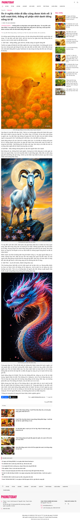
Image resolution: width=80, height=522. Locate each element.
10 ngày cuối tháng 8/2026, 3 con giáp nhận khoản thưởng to (18, 461)
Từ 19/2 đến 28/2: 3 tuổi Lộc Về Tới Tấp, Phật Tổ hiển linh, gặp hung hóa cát (33, 429)
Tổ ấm (12, 6)
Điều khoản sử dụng (35, 519)
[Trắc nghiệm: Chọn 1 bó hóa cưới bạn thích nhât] (60, 91)
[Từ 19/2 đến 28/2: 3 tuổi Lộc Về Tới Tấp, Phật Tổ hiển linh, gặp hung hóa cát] (7, 432)
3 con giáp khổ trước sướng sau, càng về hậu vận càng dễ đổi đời (19, 466)
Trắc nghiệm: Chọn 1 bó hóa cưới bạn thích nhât (72, 89)
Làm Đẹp (25, 6)
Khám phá (62, 6)
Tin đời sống (6, 490)
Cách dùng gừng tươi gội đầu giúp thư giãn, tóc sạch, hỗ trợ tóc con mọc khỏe (34, 438)
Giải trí (39, 6)
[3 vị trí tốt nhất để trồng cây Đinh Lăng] (60, 50)
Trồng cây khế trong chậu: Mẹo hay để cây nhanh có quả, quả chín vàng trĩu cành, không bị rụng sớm (72, 83)
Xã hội (6, 6)
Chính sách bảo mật (44, 519)
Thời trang (46, 6)
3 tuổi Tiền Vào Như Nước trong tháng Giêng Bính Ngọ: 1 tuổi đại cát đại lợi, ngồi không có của (34, 420)
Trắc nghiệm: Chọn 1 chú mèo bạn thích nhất (13, 468)
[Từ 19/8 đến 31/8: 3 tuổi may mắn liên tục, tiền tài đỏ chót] (60, 26)
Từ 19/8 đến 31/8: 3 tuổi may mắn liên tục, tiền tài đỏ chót (17, 463)
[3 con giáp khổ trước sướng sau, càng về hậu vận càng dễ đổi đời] (60, 42)
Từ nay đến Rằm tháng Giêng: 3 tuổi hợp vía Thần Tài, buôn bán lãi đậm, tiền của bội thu (23, 32)
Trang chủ (3, 10)
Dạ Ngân (50, 401)
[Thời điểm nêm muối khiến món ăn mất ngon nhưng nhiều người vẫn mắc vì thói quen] (60, 34)
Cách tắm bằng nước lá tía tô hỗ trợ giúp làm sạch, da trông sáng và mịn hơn (34, 448)
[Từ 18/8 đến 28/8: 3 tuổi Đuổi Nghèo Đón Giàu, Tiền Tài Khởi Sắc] (60, 74)
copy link (50, 397)
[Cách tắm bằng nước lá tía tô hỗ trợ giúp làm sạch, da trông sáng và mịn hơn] (7, 451)
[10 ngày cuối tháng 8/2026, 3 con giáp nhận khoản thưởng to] (60, 18)
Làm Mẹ (18, 6)
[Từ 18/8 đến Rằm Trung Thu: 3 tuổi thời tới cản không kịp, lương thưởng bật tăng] (60, 67)
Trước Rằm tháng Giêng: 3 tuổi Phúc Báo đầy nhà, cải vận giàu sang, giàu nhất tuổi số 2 (33, 410)
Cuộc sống (54, 6)
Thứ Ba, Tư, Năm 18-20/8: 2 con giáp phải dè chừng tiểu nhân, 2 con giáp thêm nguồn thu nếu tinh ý (72, 58)
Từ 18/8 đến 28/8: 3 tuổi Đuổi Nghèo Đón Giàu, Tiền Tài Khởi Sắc (72, 74)
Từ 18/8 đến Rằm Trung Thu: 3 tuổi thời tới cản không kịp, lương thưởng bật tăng (72, 67)
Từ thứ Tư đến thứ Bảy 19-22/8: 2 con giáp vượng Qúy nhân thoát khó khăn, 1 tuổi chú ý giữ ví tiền (26, 473)
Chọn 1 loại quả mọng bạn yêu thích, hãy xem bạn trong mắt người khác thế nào (23, 470)
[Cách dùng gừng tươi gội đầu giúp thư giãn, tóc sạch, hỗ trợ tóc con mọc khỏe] (7, 441)
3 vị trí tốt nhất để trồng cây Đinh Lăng (71, 48)
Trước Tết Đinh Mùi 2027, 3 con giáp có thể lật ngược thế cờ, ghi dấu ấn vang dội (23, 479)
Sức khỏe (31, 6)
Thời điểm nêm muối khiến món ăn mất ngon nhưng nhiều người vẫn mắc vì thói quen (72, 34)
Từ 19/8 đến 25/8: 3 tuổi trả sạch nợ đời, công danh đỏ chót (17, 477)
